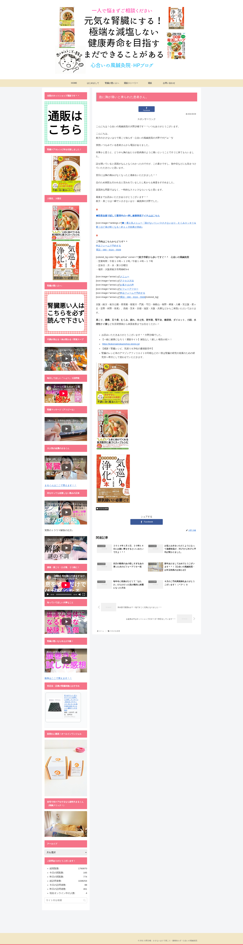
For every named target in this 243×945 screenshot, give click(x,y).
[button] (84, 900)
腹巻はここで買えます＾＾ (58, 678)
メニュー (124, 276)
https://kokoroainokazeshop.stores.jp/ (121, 344)
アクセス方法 (127, 281)
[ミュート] (79, 594)
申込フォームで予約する (108, 245)
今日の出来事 (103, 509)
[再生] (48, 594)
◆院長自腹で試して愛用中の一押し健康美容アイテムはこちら (128, 215)
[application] (66, 585)
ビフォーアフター (129, 289)
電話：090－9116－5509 (108, 250)
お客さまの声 (127, 285)
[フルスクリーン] (84, 594)
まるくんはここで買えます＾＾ (60, 485)
